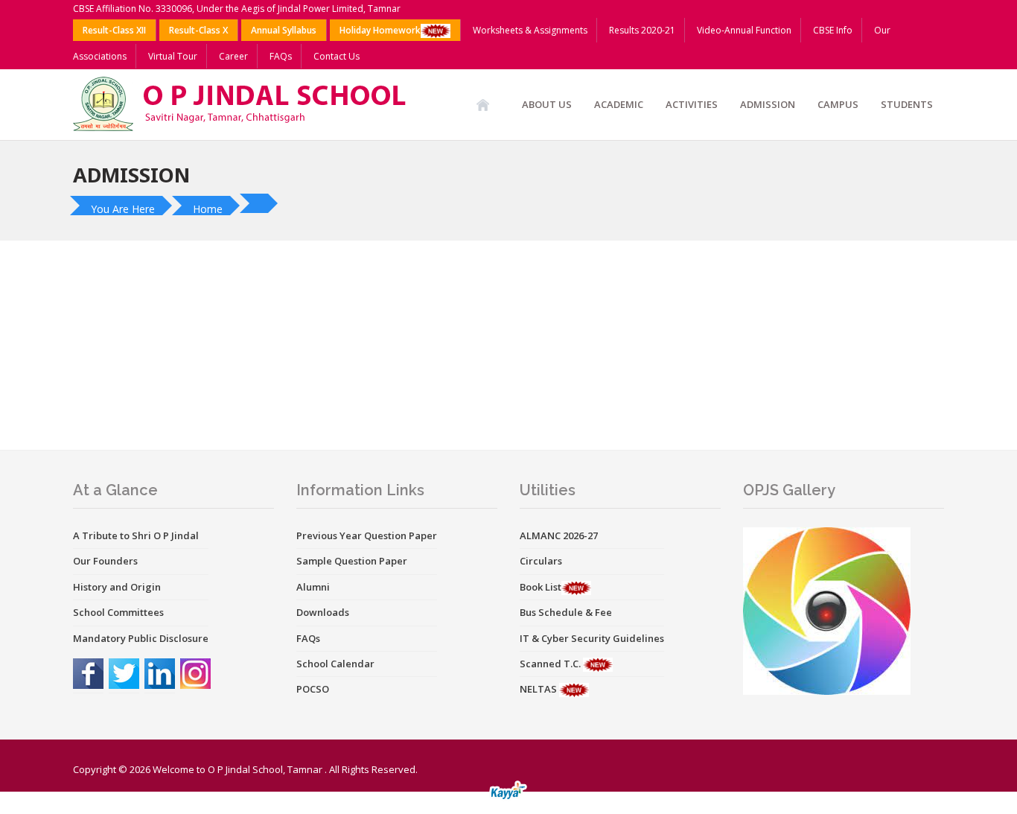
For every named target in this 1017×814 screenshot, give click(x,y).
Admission (767, 104)
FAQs (281, 56)
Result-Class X (198, 30)
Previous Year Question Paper (366, 535)
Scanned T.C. (551, 663)
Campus (837, 104)
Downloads (322, 612)
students (907, 104)
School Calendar (335, 663)
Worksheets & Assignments (530, 30)
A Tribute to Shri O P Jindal (136, 535)
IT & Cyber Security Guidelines (592, 638)
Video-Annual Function (744, 30)
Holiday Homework (380, 30)
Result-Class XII (114, 30)
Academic (618, 104)
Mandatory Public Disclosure (140, 638)
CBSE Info (832, 30)
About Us (547, 104)
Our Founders (105, 560)
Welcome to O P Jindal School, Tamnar (237, 769)
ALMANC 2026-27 (559, 535)
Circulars (541, 560)
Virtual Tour (172, 56)
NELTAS (539, 689)
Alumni (313, 587)
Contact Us (336, 56)
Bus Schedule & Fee (566, 612)
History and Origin (117, 587)
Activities (692, 104)
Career (233, 56)
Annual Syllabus (283, 30)
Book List (540, 587)
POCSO (312, 689)
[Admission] (260, 203)
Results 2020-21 (642, 30)
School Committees (118, 612)
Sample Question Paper (351, 560)
